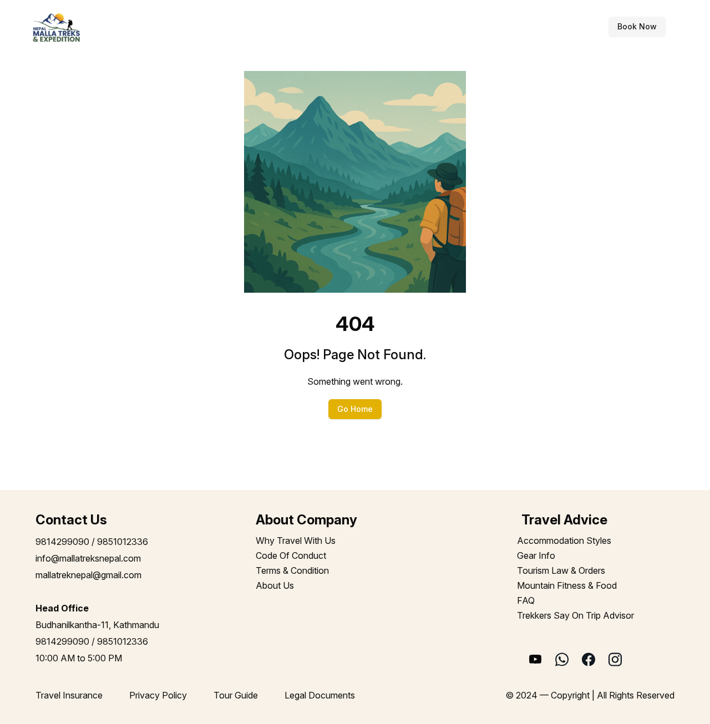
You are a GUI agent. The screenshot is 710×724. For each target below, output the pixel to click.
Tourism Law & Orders (561, 570)
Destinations (236, 26)
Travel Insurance (69, 695)
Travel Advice (405, 26)
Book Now (637, 26)
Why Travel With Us (296, 540)
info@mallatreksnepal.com (88, 558)
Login (588, 26)
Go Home (355, 409)
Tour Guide (236, 695)
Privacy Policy (158, 695)
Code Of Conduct (291, 555)
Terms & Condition (292, 570)
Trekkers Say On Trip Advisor (575, 615)
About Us (275, 585)
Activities (319, 26)
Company (493, 26)
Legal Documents (320, 695)
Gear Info (536, 555)
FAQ (526, 600)
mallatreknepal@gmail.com (88, 574)
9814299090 (62, 541)
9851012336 (122, 541)
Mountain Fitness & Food (567, 585)
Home (171, 26)
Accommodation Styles (564, 540)
